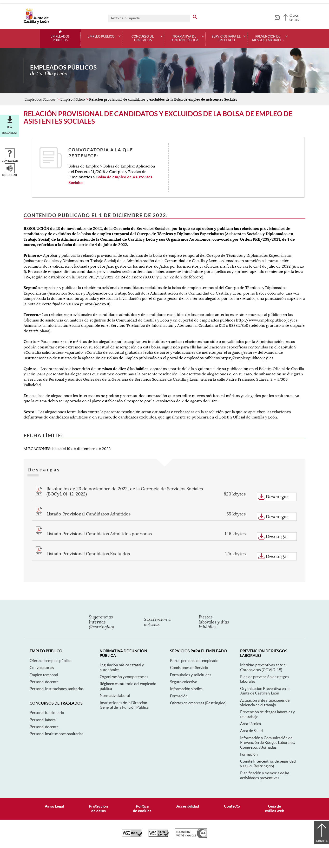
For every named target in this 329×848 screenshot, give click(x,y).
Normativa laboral (115, 695)
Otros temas (294, 17)
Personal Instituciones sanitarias (57, 689)
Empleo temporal (44, 675)
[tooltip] (277, 17)
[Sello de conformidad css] (132, 835)
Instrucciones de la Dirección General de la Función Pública (124, 704)
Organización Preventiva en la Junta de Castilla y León (265, 690)
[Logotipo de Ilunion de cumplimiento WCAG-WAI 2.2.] (191, 837)
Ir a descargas (9, 130)
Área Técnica (250, 723)
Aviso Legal (54, 806)
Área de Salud (251, 730)
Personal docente (44, 682)
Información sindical (187, 689)
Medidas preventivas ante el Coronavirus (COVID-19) (263, 667)
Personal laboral (43, 720)
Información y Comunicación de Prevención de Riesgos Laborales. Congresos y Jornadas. (267, 742)
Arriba (322, 841)
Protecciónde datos (98, 808)
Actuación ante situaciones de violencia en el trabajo (265, 702)
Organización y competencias (124, 677)
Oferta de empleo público (51, 660)
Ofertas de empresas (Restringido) (198, 703)
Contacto (232, 806)
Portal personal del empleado (194, 660)
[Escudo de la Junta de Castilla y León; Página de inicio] (36, 22)
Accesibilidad (187, 806)
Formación (179, 696)
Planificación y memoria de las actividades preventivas (265, 775)
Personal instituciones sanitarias (56, 734)
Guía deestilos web (274, 808)
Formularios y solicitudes (190, 675)
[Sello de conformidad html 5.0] (158, 835)
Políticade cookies (142, 808)
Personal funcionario (47, 712)
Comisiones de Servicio (189, 667)
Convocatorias (42, 667)
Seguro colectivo (183, 682)
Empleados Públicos (60, 38)
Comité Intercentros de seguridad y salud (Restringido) (268, 763)
